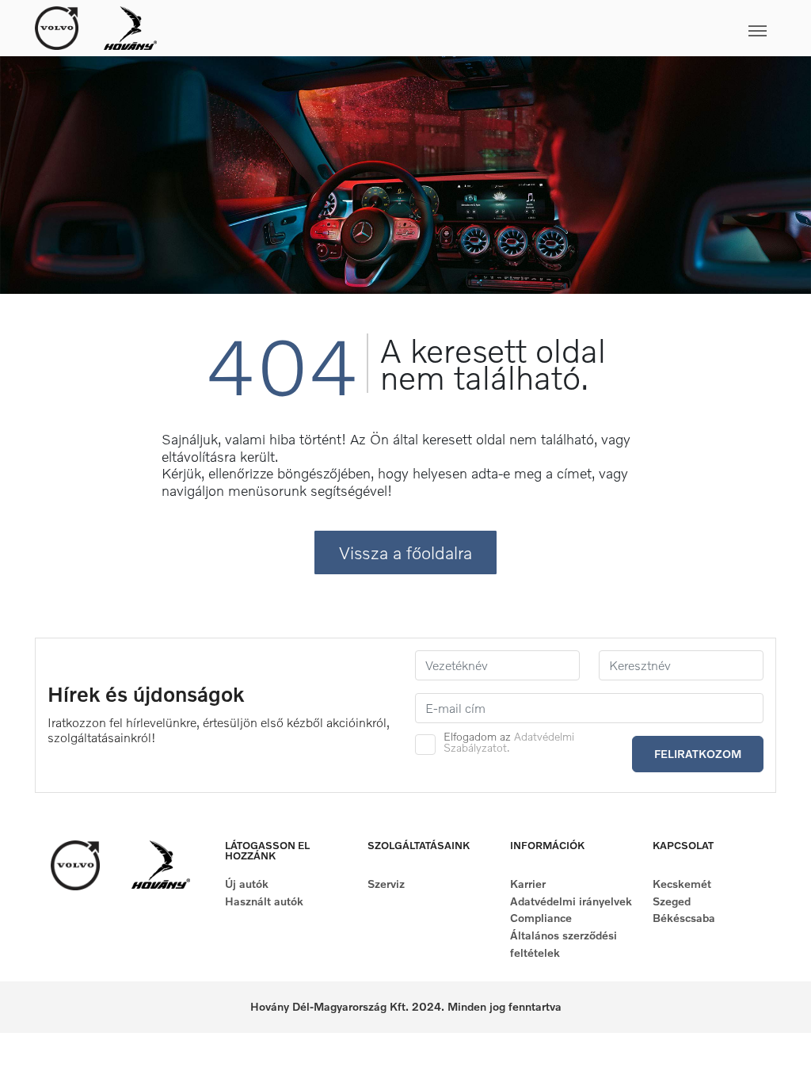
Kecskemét (682, 883)
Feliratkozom (697, 753)
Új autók (246, 883)
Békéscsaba (684, 917)
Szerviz (386, 883)
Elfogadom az (509, 742)
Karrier (528, 883)
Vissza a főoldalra (405, 552)
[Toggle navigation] (466, 28)
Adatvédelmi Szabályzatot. (509, 742)
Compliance (541, 917)
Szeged (672, 901)
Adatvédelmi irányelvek (571, 901)
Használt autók (264, 901)
